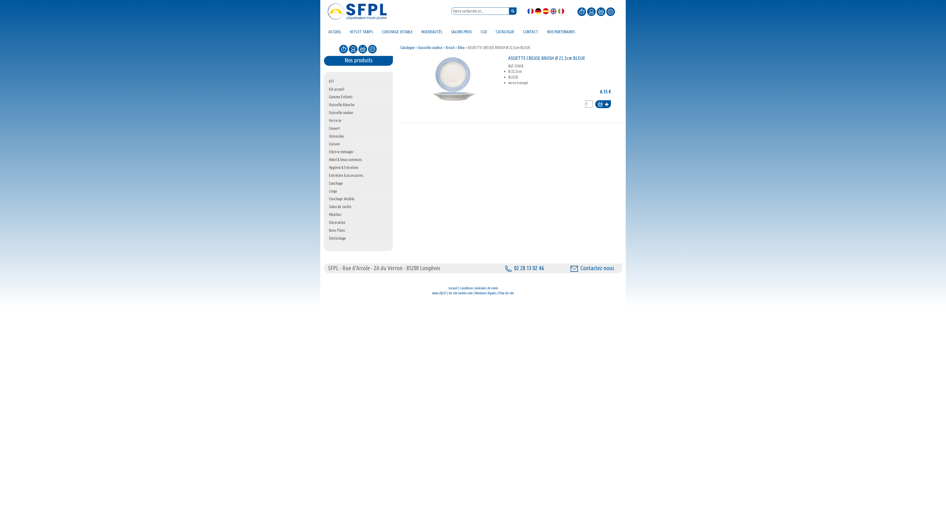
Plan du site (506, 293)
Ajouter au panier (603, 104)
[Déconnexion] (610, 11)
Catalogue (407, 47)
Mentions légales (486, 293)
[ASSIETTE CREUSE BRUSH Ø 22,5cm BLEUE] (453, 79)
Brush (450, 47)
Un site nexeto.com (461, 293)
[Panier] (601, 11)
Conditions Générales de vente (479, 288)
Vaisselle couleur (430, 47)
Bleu (461, 47)
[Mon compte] (591, 11)
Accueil (453, 288)
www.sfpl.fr (439, 293)
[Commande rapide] (582, 11)
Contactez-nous (597, 268)
